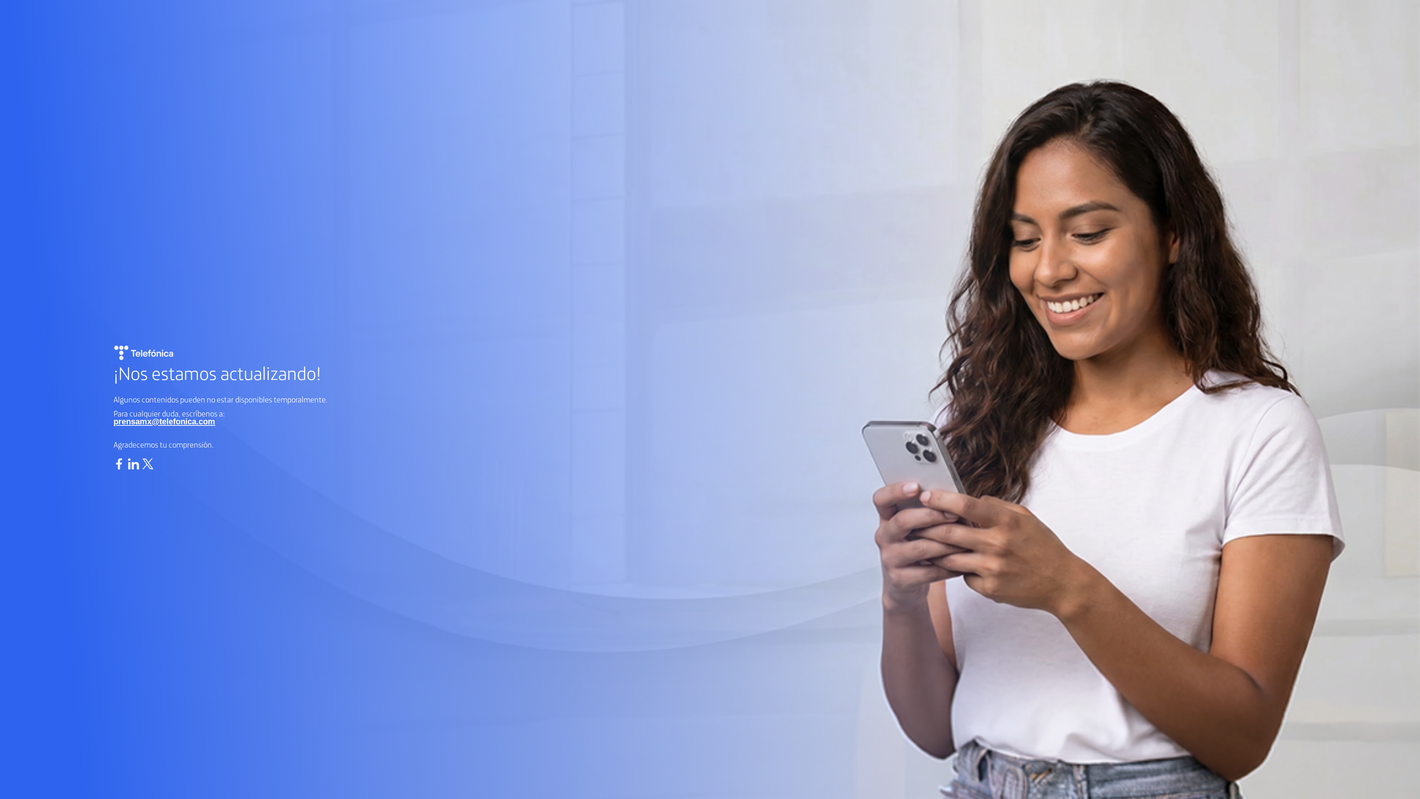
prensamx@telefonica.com (164, 421)
